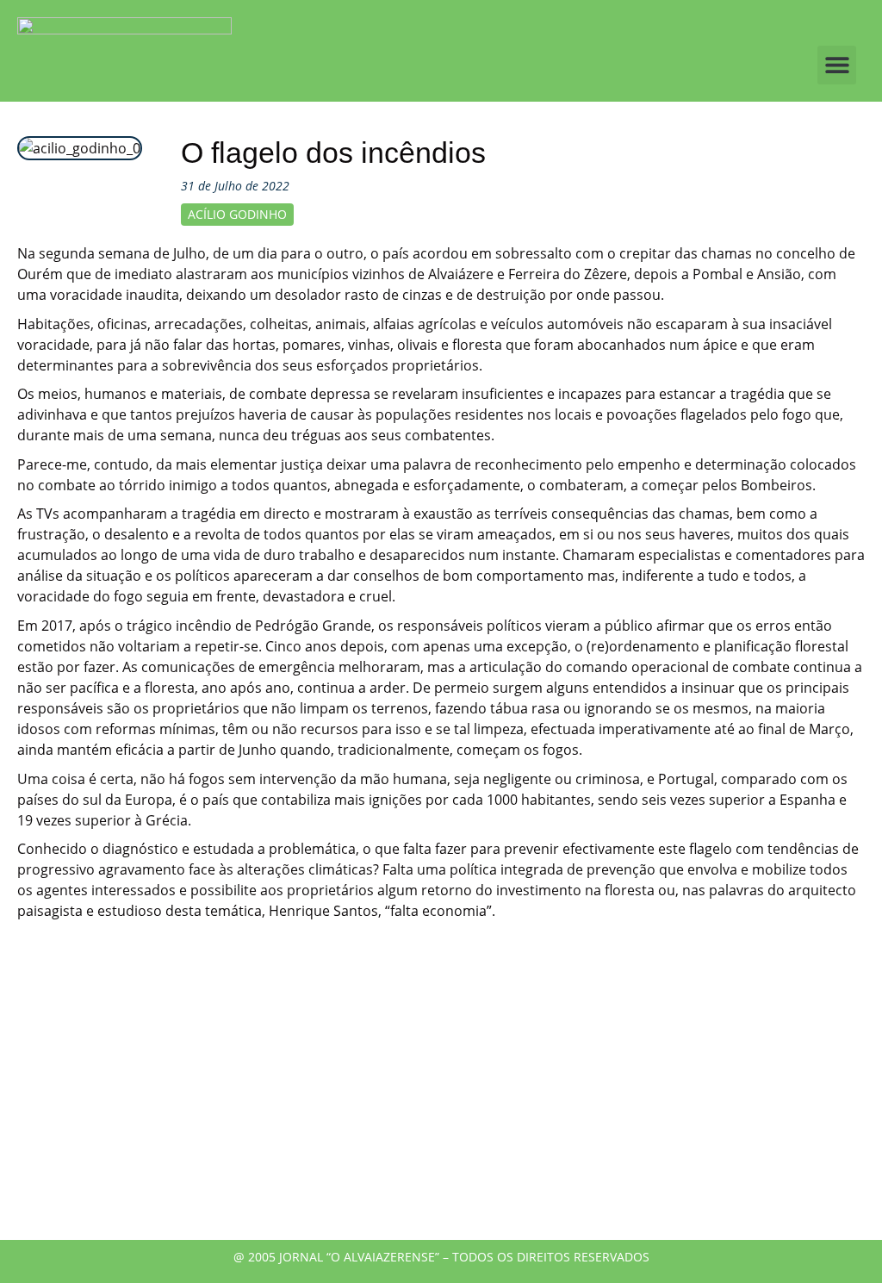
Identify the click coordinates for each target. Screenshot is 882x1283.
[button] (836, 65)
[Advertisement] (441, 1093)
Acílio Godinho (237, 214)
